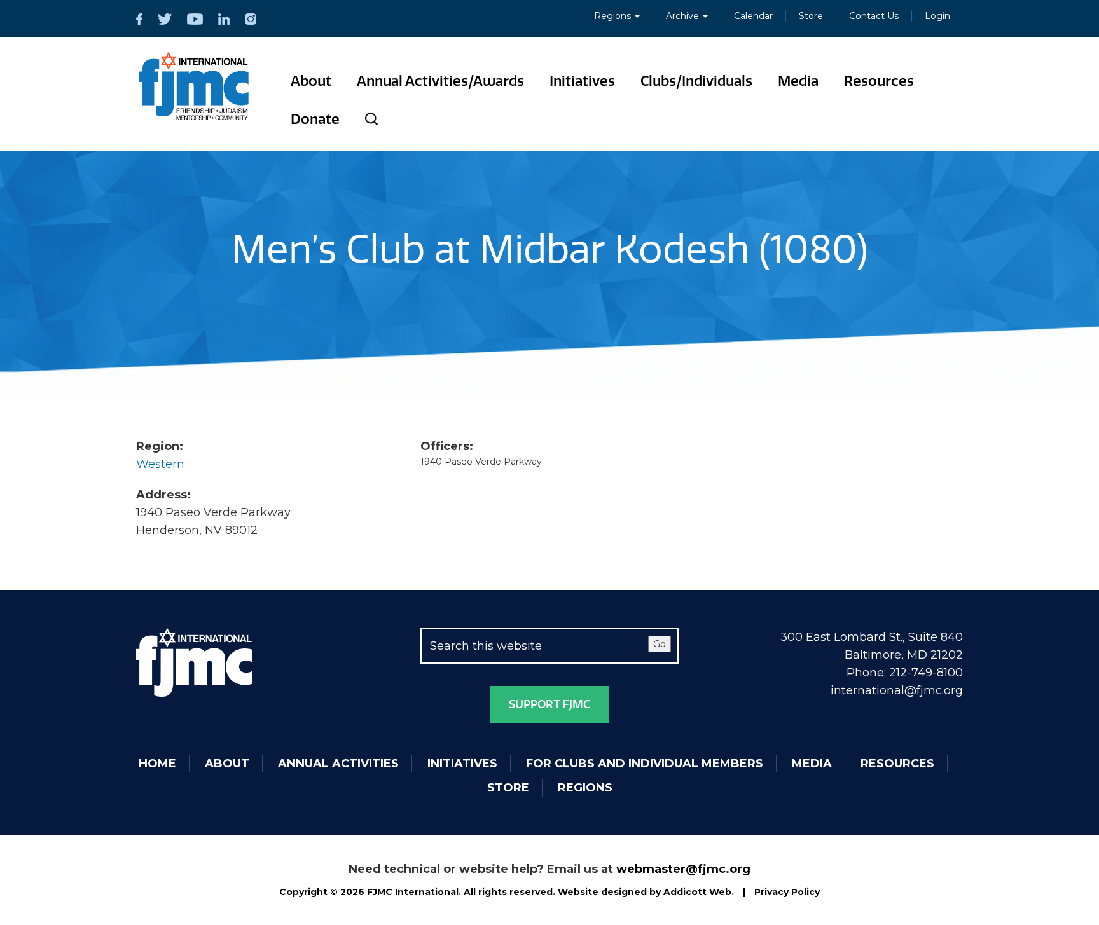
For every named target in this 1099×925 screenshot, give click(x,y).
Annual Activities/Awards (440, 81)
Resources (879, 81)
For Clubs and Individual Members (644, 764)
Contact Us (874, 16)
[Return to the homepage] (194, 86)
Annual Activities (338, 764)
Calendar (753, 16)
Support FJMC (549, 704)
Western (160, 464)
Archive (684, 16)
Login (937, 16)
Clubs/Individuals (696, 81)
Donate (315, 119)
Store (811, 16)
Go (659, 644)
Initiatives (582, 81)
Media (798, 81)
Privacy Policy (787, 892)
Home (157, 764)
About (311, 81)
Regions (613, 16)
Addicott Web (697, 892)
